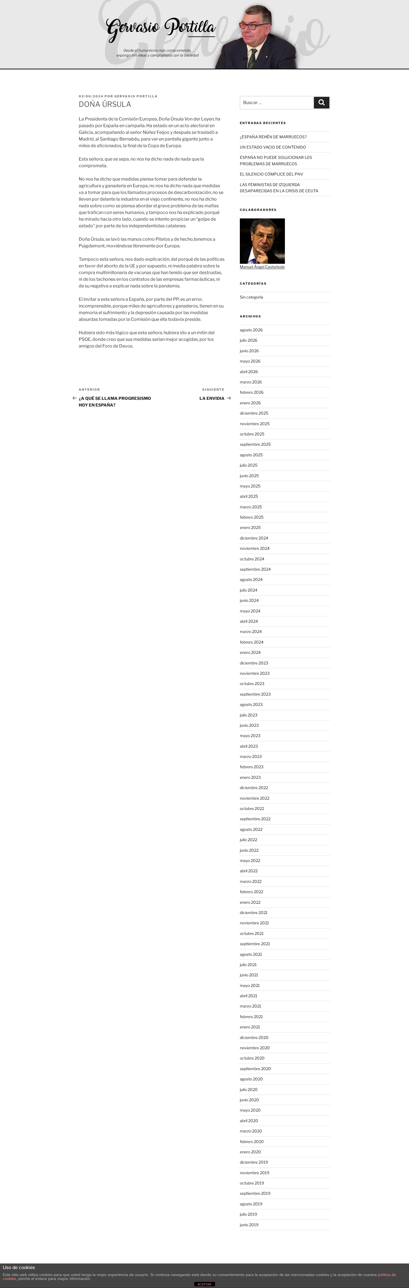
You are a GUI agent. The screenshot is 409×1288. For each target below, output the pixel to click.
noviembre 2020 (255, 1047)
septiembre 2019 (255, 1193)
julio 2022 (248, 839)
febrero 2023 (251, 766)
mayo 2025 (250, 486)
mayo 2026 (250, 361)
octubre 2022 (252, 808)
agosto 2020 (251, 1079)
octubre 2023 (252, 683)
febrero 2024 (251, 642)
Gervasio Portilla (136, 96)
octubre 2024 (252, 558)
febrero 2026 (251, 392)
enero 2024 (250, 652)
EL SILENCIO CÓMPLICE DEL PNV (271, 174)
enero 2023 (250, 777)
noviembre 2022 (254, 798)
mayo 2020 (250, 1110)
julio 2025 (248, 465)
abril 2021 (248, 995)
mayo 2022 (250, 860)
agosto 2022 (251, 829)
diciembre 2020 (254, 1037)
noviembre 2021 (254, 922)
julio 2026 (248, 340)
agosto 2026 (251, 329)
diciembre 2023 (254, 663)
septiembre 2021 (255, 943)
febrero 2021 (251, 1016)
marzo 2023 (251, 756)
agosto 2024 (251, 579)
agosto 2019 (251, 1203)
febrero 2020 (252, 1141)
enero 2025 (250, 527)
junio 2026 (249, 350)
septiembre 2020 (255, 1068)
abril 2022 (249, 870)
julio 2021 (248, 964)
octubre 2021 (252, 933)
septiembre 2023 (255, 694)
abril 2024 (249, 621)
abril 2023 (249, 746)
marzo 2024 (251, 631)
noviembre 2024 (255, 548)
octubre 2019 (252, 1183)
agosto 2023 (251, 704)
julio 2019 (248, 1214)
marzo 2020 (251, 1131)
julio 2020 (249, 1089)
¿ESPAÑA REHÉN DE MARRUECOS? (273, 136)
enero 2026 (250, 402)
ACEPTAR (204, 1284)
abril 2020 (249, 1120)
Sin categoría (251, 297)
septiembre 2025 (255, 444)
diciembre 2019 (254, 1162)
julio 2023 (248, 715)
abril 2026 (249, 371)
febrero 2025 (251, 517)
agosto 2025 (251, 454)
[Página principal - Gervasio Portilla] (204, 35)
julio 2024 (248, 590)
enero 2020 (250, 1151)
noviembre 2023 (255, 673)
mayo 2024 (250, 611)
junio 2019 (249, 1224)
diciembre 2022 (254, 787)
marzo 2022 (251, 881)
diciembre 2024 (254, 538)
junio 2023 (249, 725)
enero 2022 (250, 902)
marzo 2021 (250, 1006)
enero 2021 (250, 1027)
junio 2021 (249, 974)
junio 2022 (249, 850)
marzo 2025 (251, 506)
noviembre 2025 (255, 423)
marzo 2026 (251, 382)
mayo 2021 (250, 985)
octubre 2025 (252, 434)
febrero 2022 (251, 891)
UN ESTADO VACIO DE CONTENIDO (273, 147)
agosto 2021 (251, 954)
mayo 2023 (250, 735)
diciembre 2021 (254, 912)
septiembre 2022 (255, 818)
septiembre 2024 (255, 569)
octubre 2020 (252, 1058)
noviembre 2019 (254, 1172)
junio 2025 (249, 475)
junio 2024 (249, 600)
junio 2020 (249, 1099)
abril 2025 (249, 496)
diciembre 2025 (254, 413)
